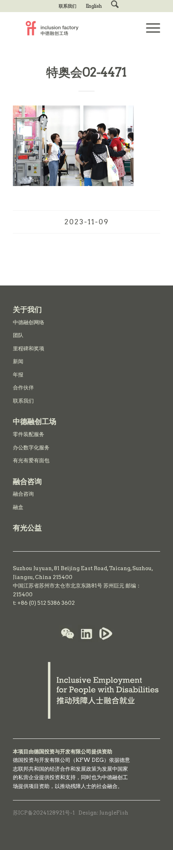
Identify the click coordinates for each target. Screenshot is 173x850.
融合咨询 (23, 494)
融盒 (18, 507)
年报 (18, 375)
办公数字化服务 (31, 448)
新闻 (18, 361)
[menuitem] (68, 6)
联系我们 (67, 6)
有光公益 (27, 527)
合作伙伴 (23, 388)
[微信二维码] (67, 635)
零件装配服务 (28, 434)
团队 (18, 335)
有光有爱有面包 (31, 460)
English (94, 6)
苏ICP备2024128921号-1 (44, 813)
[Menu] (149, 28)
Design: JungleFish (103, 813)
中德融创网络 (28, 322)
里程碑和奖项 (28, 348)
